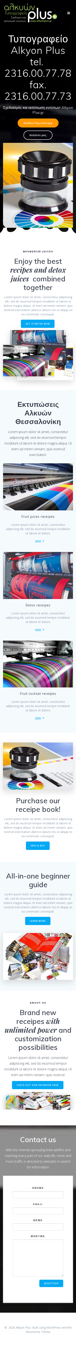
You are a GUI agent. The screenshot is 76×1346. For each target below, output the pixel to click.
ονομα (38, 1187)
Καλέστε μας (38, 135)
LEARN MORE (38, 921)
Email (38, 1204)
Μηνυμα (38, 1236)
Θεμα (38, 1220)
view (38, 541)
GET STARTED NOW (38, 323)
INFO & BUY (38, 845)
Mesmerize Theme (38, 1332)
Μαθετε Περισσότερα (38, 123)
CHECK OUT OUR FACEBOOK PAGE (38, 1085)
